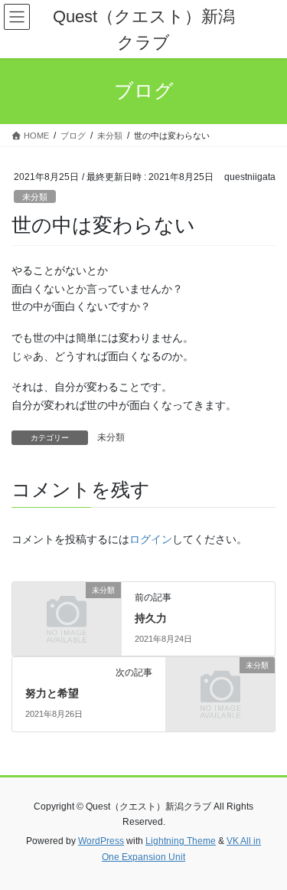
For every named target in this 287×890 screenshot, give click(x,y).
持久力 (151, 618)
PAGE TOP (265, 849)
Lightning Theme (180, 841)
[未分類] (66, 614)
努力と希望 (52, 693)
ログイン (150, 539)
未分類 (34, 196)
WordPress (101, 841)
